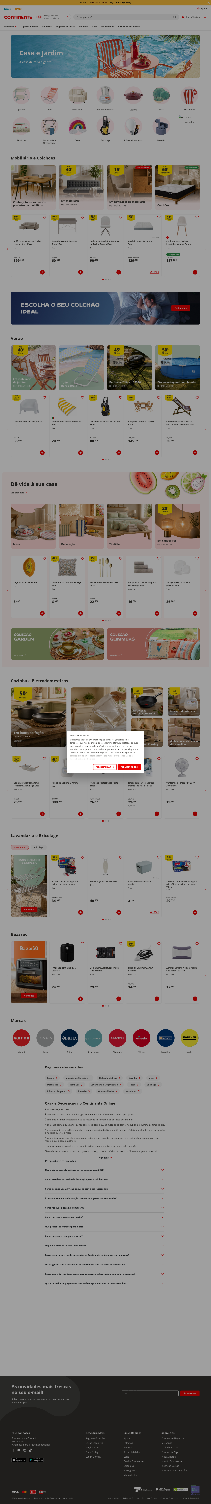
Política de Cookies (85, 759)
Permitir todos (129, 767)
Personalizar (103, 767)
